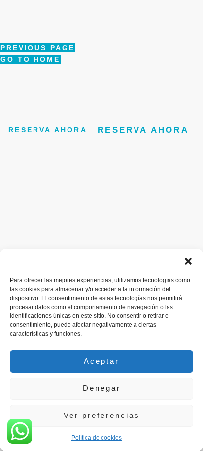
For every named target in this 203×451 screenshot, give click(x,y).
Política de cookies (96, 437)
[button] (188, 261)
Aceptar (101, 361)
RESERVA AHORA (47, 130)
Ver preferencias (102, 415)
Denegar (102, 388)
